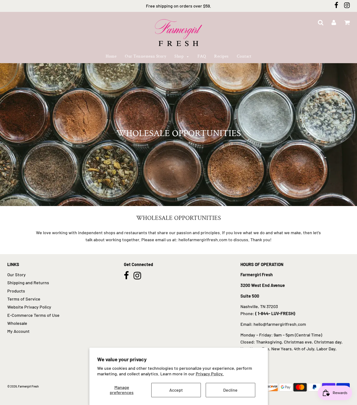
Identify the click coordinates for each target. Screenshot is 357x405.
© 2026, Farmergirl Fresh (23, 386)
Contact (244, 56)
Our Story (16, 274)
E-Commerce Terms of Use (33, 315)
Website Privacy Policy (29, 307)
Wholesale (17, 323)
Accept (176, 390)
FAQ (201, 56)
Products (16, 290)
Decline (230, 390)
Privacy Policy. (210, 373)
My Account (18, 331)
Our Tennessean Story (145, 56)
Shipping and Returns (28, 282)
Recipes (221, 56)
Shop (179, 56)
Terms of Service (23, 299)
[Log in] (334, 23)
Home (111, 56)
